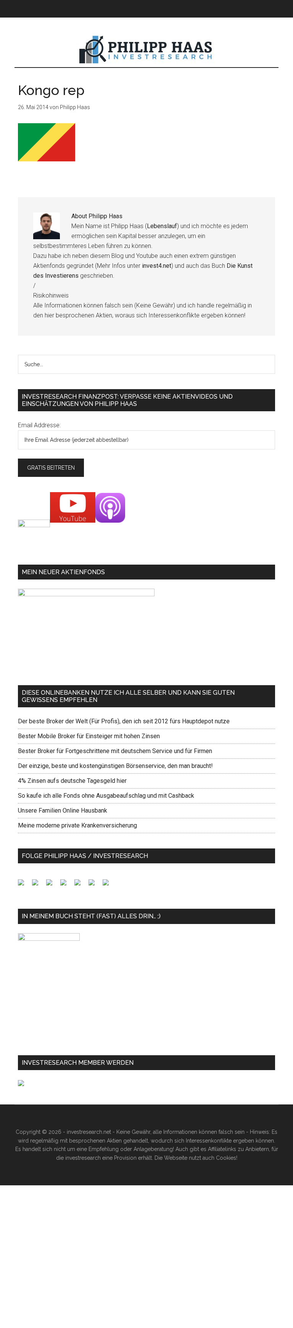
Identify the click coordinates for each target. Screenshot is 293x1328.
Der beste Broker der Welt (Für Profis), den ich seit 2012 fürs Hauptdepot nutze (124, 721)
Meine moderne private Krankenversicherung (77, 825)
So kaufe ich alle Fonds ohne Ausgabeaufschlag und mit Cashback (106, 795)
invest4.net (156, 265)
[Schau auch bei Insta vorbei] (95, 885)
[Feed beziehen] (66, 885)
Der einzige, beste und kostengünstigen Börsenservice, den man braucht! (115, 765)
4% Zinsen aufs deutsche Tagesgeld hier (72, 780)
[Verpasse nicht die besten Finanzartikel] (109, 885)
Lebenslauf (162, 226)
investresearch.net (146, 50)
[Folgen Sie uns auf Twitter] (38, 885)
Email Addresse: (39, 425)
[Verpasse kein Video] (80, 885)
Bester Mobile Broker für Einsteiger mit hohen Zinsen (89, 736)
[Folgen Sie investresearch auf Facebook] (24, 885)
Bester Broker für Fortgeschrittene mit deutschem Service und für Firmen (115, 751)
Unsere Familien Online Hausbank (62, 810)
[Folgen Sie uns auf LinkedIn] (52, 885)
